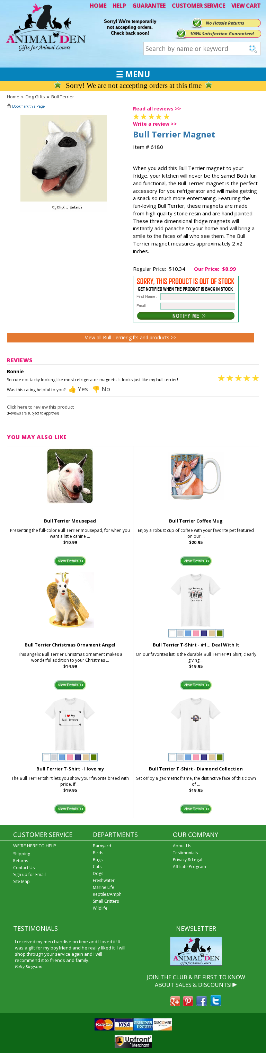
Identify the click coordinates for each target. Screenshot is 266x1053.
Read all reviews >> (157, 108)
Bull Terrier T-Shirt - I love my (70, 769)
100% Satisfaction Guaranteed (222, 33)
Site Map (21, 881)
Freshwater (104, 880)
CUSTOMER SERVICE (198, 5)
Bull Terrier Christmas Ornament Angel (70, 645)
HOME (98, 5)
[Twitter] (215, 1004)
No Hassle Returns (225, 23)
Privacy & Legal (187, 860)
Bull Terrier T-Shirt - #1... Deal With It (196, 645)
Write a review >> (155, 124)
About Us (182, 846)
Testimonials (185, 853)
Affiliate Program (189, 866)
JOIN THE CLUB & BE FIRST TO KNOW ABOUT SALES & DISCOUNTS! (196, 981)
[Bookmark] (26, 107)
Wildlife (100, 908)
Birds (98, 853)
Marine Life (103, 887)
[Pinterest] (188, 1004)
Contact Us (24, 868)
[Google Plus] (175, 1004)
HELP (119, 5)
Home (13, 96)
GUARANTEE (149, 5)
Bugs (98, 860)
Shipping (21, 854)
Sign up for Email (29, 874)
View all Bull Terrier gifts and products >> (130, 337)
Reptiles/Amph (107, 894)
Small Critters (106, 901)
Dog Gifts (35, 96)
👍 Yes (78, 389)
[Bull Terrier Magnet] (63, 210)
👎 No (101, 389)
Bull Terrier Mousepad (70, 521)
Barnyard (102, 846)
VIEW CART (246, 5)
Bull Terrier (62, 96)
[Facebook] (201, 1004)
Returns (20, 861)
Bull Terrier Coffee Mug (196, 521)
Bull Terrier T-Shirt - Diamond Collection (196, 769)
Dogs (98, 873)
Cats (97, 866)
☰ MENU (133, 74)
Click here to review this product (40, 407)
